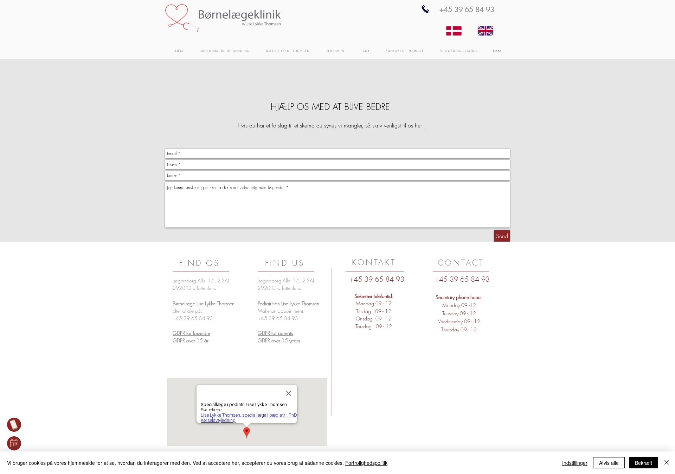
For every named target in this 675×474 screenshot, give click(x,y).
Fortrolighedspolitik (366, 462)
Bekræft (643, 462)
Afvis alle (609, 462)
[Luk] (666, 462)
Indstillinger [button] (574, 462)
